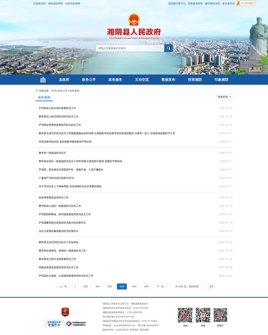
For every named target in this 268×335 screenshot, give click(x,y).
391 (98, 286)
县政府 (64, 79)
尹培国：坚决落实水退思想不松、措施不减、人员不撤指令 (71, 169)
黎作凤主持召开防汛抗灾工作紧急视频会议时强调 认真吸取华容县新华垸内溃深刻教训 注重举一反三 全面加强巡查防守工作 (107, 133)
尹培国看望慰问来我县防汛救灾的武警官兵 (62, 222)
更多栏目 (223, 96)
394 (134, 286)
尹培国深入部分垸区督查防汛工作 (57, 108)
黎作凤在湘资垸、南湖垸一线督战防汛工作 (62, 250)
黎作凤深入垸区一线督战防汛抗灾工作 (60, 205)
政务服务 (115, 79)
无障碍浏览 (214, 3)
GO (211, 286)
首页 (53, 90)
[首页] (42, 80)
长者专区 (230, 3)
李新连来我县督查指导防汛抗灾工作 (58, 267)
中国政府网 (39, 3)
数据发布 (168, 79)
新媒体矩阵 (196, 3)
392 (109, 286)
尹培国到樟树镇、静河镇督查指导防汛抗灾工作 (65, 214)
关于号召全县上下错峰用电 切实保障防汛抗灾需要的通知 (70, 186)
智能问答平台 (178, 3)
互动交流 (142, 79)
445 (146, 286)
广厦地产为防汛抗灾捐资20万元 (56, 177)
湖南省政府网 (55, 3)
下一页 (161, 286)
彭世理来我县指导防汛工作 (54, 197)
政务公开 (89, 79)
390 (85, 286)
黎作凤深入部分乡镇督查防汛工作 (57, 258)
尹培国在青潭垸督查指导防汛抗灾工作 (60, 124)
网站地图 (144, 329)
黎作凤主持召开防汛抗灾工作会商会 (58, 242)
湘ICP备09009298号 (148, 325)
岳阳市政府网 (72, 3)
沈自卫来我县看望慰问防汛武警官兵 (58, 231)
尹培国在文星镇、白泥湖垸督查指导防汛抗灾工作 (66, 275)
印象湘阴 (221, 79)
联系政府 (134, 329)
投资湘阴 (195, 79)
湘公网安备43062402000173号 (118, 316)
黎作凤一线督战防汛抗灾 (52, 152)
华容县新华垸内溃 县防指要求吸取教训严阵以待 (65, 141)
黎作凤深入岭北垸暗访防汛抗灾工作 (58, 116)
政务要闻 (74, 90)
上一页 (61, 286)
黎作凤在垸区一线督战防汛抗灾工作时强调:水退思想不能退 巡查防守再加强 (80, 161)
